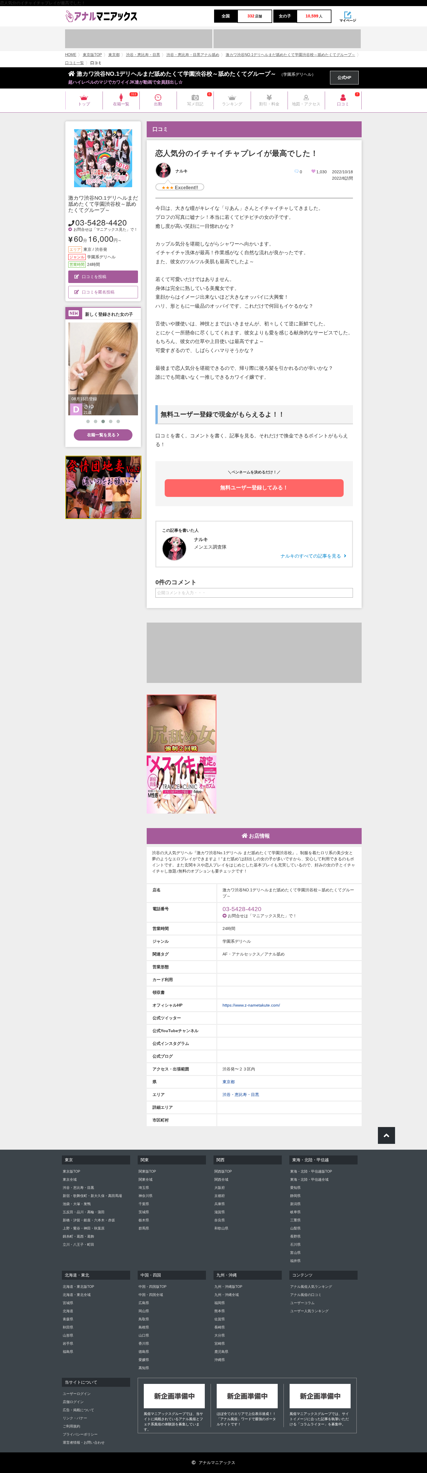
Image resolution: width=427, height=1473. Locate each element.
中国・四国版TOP (152, 1287)
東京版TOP (92, 55)
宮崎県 (219, 1344)
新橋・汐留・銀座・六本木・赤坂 (89, 1220)
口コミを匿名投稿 (98, 292)
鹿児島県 (221, 1352)
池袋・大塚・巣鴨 (77, 1204)
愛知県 (295, 1188)
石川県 (295, 1245)
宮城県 (68, 1303)
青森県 (68, 1319)
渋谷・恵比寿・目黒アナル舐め (192, 55)
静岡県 (295, 1196)
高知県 (144, 1368)
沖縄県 (219, 1360)
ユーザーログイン (77, 1394)
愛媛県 (144, 1360)
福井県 (295, 1261)
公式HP (344, 77)
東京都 (114, 55)
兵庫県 (219, 1204)
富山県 (295, 1253)
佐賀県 (219, 1319)
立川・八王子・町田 (78, 1245)
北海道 (68, 1311)
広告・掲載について (78, 1410)
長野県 (295, 1236)
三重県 (295, 1220)
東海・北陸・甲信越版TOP (311, 1171)
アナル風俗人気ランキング (311, 1287)
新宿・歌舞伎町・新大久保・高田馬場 (92, 1196)
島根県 (144, 1327)
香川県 (144, 1344)
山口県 (144, 1335)
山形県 (68, 1335)
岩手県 (68, 1344)
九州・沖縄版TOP (228, 1287)
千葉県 (144, 1204)
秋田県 (68, 1327)
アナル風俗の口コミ (306, 1295)
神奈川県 (145, 1196)
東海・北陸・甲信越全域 (309, 1180)
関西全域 (221, 1180)
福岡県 (219, 1303)
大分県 (219, 1335)
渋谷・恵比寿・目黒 (143, 55)
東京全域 (70, 1180)
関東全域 (145, 1180)
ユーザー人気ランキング (309, 1311)
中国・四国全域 (151, 1295)
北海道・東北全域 (77, 1295)
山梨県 (295, 1228)
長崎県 (219, 1327)
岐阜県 (295, 1212)
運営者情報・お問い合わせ (84, 1442)
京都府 (219, 1196)
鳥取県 (144, 1319)
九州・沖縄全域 (226, 1295)
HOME (70, 55)
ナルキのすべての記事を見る (311, 555)
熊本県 (219, 1311)
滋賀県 (219, 1212)
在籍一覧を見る (102, 434)
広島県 (144, 1303)
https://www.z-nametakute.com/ (251, 1005)
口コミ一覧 (74, 63)
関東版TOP (147, 1171)
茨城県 (144, 1212)
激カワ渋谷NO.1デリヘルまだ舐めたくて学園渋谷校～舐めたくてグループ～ (290, 55)
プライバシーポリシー (80, 1434)
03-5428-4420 (101, 222)
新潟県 (295, 1204)
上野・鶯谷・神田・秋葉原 (84, 1228)
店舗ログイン (73, 1402)
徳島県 (144, 1352)
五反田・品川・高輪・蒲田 (84, 1212)
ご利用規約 (71, 1426)
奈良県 (219, 1220)
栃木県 (144, 1220)
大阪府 (219, 1188)
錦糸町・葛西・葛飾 (78, 1236)
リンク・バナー (75, 1418)
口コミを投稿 (94, 276)
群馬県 (144, 1228)
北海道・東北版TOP (78, 1287)
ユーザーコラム (302, 1303)
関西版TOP (223, 1171)
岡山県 (144, 1311)
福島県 (68, 1352)
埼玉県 (144, 1188)
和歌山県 (221, 1228)
